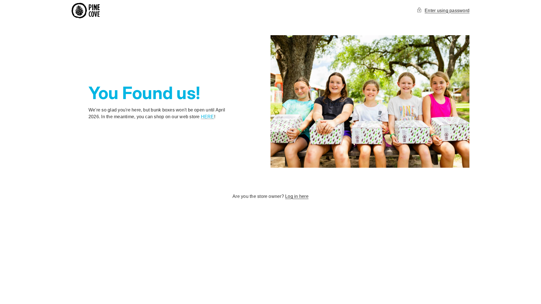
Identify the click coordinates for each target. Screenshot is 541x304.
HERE (207, 116)
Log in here (297, 196)
